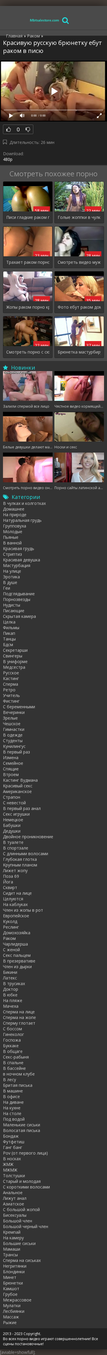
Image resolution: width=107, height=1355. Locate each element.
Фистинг (11, 701)
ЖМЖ (8, 1164)
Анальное (13, 1192)
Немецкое (13, 819)
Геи (6, 588)
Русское (11, 673)
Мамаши (11, 1249)
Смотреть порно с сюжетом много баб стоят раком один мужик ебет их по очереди (27, 352)
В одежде (13, 735)
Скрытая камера (19, 616)
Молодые (12, 531)
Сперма (10, 684)
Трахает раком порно (27, 262)
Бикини (10, 972)
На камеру (13, 1238)
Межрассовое (17, 1300)
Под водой (14, 1119)
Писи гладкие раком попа (27, 217)
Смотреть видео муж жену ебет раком (79, 262)
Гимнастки (13, 729)
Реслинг (11, 927)
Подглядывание (19, 593)
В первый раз (16, 752)
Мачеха (10, 1006)
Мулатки (12, 1305)
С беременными (19, 706)
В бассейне (14, 1068)
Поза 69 (11, 876)
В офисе (11, 1096)
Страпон (11, 797)
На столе (12, 1113)
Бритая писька (17, 1085)
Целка (9, 622)
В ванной (12, 543)
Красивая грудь (18, 548)
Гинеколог (13, 1034)
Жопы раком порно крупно (27, 307)
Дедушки (12, 831)
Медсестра (14, 667)
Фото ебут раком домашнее (79, 307)
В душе (10, 582)
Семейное (13, 763)
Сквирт (10, 887)
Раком (9, 938)
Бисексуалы (14, 1215)
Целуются (13, 899)
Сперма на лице (19, 1012)
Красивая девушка (21, 560)
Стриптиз (12, 554)
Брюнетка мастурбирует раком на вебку (79, 352)
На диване (13, 1102)
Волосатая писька (21, 1130)
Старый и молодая (22, 1181)
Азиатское (13, 1204)
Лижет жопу (15, 870)
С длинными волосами (25, 853)
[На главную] (44, 20)
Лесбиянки (13, 1311)
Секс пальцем (17, 955)
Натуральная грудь (22, 520)
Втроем (11, 774)
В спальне (13, 1062)
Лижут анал (14, 1198)
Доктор (10, 989)
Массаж (11, 1317)
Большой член (17, 1221)
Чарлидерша (15, 944)
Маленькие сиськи (21, 1125)
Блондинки (14, 1271)
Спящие (11, 769)
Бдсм (8, 644)
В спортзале (15, 848)
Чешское (12, 723)
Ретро (9, 690)
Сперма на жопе (19, 1017)
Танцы (9, 639)
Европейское (16, 915)
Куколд (10, 921)
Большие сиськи (19, 1243)
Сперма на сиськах (22, 1260)
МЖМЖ (10, 1170)
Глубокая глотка (20, 859)
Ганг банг (12, 1147)
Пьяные (10, 537)
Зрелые (10, 718)
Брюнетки (13, 1283)
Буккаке (11, 1045)
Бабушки (12, 825)
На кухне (12, 1108)
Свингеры (12, 656)
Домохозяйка (16, 932)
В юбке (10, 995)
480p (7, 159)
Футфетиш (13, 1141)
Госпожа (12, 1040)
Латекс (10, 978)
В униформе (15, 661)
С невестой (14, 803)
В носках (12, 1158)
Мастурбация (16, 565)
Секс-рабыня (16, 1057)
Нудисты (11, 605)
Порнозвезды (16, 599)
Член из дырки (17, 966)
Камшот (11, 1288)
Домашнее (13, 509)
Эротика (11, 577)
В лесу (9, 1079)
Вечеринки (14, 712)
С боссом (12, 1028)
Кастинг (11, 678)
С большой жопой (21, 1209)
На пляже (12, 1000)
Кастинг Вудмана (20, 780)
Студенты (13, 740)
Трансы (10, 1254)
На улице (12, 571)
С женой (11, 949)
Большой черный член (25, 1226)
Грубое (10, 1294)
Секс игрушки (16, 814)
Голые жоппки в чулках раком (79, 217)
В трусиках (14, 983)
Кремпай (12, 1232)
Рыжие (10, 1322)
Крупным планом (20, 865)
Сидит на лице (17, 893)
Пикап (9, 633)
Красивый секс (17, 786)
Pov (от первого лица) (25, 1153)
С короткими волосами (26, 1187)
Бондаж (11, 1136)
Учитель (11, 695)
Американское (17, 791)
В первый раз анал (22, 808)
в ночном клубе (19, 1074)
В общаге (13, 1051)
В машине (13, 1091)
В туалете (13, 842)
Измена (10, 757)
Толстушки (14, 1175)
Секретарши (15, 650)
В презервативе (19, 961)
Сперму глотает (19, 1023)
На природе (14, 514)
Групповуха (14, 526)
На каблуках (15, 904)
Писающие (13, 610)
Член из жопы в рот (23, 910)
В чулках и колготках (24, 503)
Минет (9, 1277)
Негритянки (14, 1266)
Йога (8, 882)
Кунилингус (14, 746)
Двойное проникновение (28, 836)
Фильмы (11, 627)
